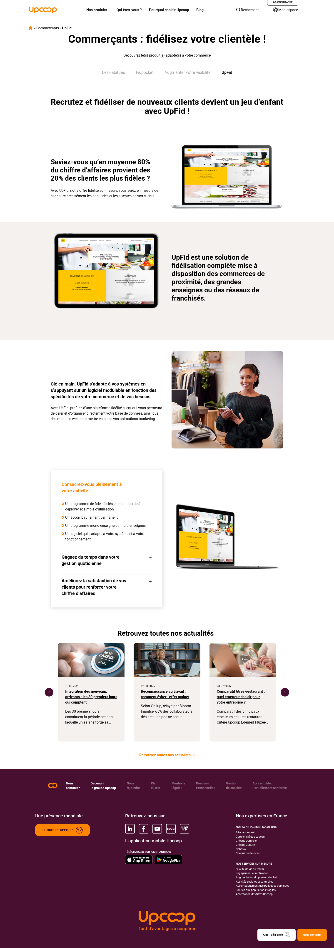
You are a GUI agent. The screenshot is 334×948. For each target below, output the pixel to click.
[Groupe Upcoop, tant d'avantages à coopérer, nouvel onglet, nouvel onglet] (167, 921)
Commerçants (47, 28)
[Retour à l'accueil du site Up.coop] (53, 785)
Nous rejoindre (133, 785)
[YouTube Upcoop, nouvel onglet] (157, 829)
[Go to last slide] (49, 692)
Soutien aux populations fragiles (256, 890)
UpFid (227, 72)
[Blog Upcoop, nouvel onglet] (171, 829)
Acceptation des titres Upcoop (254, 894)
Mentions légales (178, 785)
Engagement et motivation (252, 873)
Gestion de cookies (234, 785)
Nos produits (96, 10)
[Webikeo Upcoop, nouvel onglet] (184, 829)
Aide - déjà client (273, 934)
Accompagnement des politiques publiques (262, 885)
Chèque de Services (247, 853)
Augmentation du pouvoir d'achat (256, 877)
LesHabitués (113, 72)
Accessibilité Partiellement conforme (269, 785)
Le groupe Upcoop (57, 830)
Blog (200, 10)
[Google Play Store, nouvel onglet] (168, 859)
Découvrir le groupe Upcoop (103, 785)
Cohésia (241, 849)
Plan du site (156, 785)
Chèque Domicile (246, 840)
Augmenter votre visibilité (188, 72)
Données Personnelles (205, 785)
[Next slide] (285, 692)
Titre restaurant (245, 832)
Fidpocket (145, 72)
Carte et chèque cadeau (250, 836)
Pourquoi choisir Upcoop (169, 10)
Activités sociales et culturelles (254, 881)
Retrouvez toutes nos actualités (165, 755)
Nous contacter (73, 785)
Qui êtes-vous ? (129, 10)
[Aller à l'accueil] (43, 10)
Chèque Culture (245, 844)
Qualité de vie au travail (250, 869)
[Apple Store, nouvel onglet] (138, 859)
